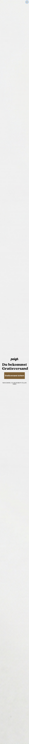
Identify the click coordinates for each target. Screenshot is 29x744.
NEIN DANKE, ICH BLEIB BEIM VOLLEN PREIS (14, 383)
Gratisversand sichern (14, 375)
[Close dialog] (27, 2)
